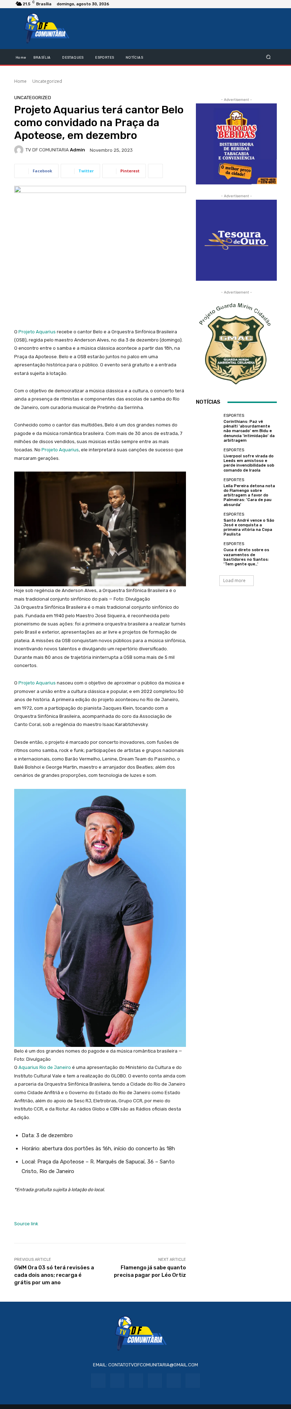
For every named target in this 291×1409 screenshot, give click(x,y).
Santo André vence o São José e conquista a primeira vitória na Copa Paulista (249, 527)
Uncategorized (47, 81)
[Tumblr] (174, 1380)
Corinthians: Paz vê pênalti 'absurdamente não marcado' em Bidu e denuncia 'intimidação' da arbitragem (249, 431)
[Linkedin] (136, 1380)
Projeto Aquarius (37, 331)
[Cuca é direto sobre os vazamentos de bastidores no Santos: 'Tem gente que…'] (208, 554)
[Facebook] (98, 1380)
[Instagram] (117, 1380)
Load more (234, 580)
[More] (155, 171)
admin (77, 149)
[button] (268, 57)
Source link (26, 1223)
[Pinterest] (155, 1380)
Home (20, 81)
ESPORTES (234, 416)
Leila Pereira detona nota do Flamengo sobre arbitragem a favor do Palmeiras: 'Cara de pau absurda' (249, 495)
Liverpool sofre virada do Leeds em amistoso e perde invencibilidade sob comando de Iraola (249, 463)
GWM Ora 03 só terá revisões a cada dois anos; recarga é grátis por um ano (54, 1275)
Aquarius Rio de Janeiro (44, 1067)
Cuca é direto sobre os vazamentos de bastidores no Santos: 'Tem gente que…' (246, 557)
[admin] (20, 150)
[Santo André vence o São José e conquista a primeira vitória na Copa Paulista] (208, 524)
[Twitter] (192, 1380)
